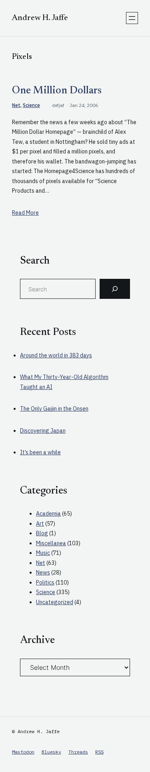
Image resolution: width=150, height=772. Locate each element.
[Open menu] (132, 18)
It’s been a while (40, 452)
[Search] (115, 289)
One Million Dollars (57, 91)
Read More (25, 212)
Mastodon (23, 752)
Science (31, 105)
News (43, 572)
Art (40, 523)
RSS (99, 752)
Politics (45, 582)
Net (16, 105)
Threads (78, 752)
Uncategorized (54, 602)
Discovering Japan (43, 430)
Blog (42, 533)
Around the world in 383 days (56, 355)
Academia (48, 513)
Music (43, 552)
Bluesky (51, 752)
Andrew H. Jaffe (40, 18)
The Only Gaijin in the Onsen (54, 408)
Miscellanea (51, 543)
